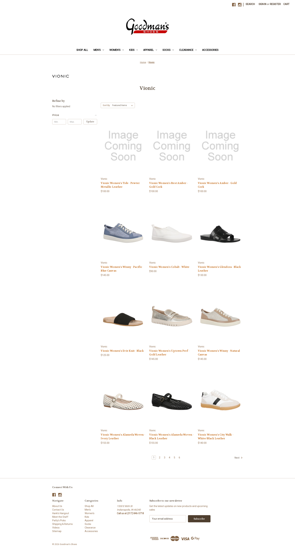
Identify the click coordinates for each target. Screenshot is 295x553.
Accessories (210, 49)
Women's (115, 49)
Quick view (121, 139)
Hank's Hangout (60, 513)
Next (237, 457)
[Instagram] (240, 4)
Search (250, 4)
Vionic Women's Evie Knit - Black (122, 351)
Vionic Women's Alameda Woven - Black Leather (171, 436)
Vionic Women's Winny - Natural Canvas (219, 352)
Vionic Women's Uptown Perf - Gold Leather (169, 352)
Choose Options (123, 151)
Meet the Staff (60, 516)
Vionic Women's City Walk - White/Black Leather (216, 436)
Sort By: (106, 105)
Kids (132, 49)
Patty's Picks (59, 520)
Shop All (82, 49)
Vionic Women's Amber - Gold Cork (217, 185)
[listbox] (123, 105)
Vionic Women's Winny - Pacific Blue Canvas (121, 269)
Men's (97, 49)
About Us (57, 506)
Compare (122, 145)
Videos (56, 527)
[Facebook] (234, 4)
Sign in (262, 4)
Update (90, 121)
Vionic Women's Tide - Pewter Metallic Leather (120, 185)
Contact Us (58, 509)
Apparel (148, 49)
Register (275, 4)
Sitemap (56, 531)
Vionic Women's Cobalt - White (169, 267)
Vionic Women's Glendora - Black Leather (219, 269)
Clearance (186, 49)
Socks (167, 49)
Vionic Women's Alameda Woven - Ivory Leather (123, 436)
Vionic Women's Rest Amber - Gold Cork (168, 185)
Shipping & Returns (62, 524)
